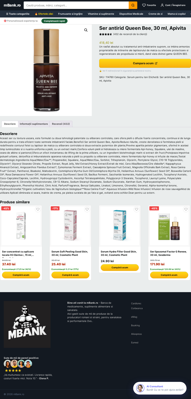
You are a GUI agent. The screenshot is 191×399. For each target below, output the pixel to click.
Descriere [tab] (10, 123)
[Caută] (133, 5)
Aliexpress (136, 334)
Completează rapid (54, 21)
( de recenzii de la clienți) (130, 34)
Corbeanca (137, 308)
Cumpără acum (21, 275)
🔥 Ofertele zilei (44, 13)
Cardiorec (136, 303)
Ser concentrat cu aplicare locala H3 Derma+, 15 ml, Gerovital (18, 255)
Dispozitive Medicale (131, 13)
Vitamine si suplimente (101, 13)
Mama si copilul (176, 13)
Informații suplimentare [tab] (34, 123)
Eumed (134, 342)
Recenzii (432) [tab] (61, 123)
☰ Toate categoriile (17, 13)
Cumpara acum (143, 63)
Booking (135, 325)
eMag (134, 316)
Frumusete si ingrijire (70, 13)
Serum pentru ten (137, 77)
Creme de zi (155, 13)
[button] (86, 30)
